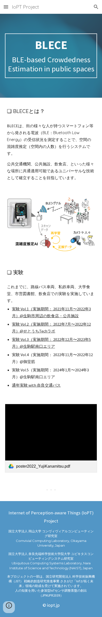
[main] (51, 55)
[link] (51, 438)
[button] (6, 7)
